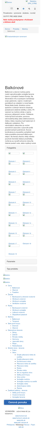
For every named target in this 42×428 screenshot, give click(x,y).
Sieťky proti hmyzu (18, 392)
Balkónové (16, 288)
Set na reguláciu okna (24, 372)
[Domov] (8, 2)
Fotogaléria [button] (11, 147)
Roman (26, 425)
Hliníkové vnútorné (19, 299)
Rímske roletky (17, 337)
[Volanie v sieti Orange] (6, 282)
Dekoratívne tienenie (15, 330)
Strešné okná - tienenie (16, 348)
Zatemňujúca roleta (24, 386)
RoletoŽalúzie (17, 346)
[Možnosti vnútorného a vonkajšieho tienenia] (21, 407)
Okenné (15, 290)
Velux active (21, 377)
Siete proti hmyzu (14, 323)
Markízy (25, 29)
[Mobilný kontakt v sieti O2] (6, 275)
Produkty (16, 29)
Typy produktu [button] (12, 268)
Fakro (14, 350)
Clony (10, 285)
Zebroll (14, 334)
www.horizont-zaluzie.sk (21, 418)
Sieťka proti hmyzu (23, 375)
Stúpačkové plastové (19, 314)
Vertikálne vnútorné (19, 303)
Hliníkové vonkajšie (19, 301)
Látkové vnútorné (18, 312)
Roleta (19, 368)
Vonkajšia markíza (23, 379)
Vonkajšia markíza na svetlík (27, 381)
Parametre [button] (11, 261)
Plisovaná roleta (22, 366)
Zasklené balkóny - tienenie (17, 390)
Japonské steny (17, 341)
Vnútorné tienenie (18, 395)
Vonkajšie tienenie (18, 397)
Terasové (15, 321)
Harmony (15, 339)
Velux (14, 352)
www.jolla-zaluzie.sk (21, 422)
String (14, 332)
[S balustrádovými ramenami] (21, 59)
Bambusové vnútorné (19, 308)
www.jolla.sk (21, 420)
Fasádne (15, 292)
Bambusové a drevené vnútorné (23, 297)
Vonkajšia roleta (22, 384)
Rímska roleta (22, 370)
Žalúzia (19, 388)
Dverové (15, 326)
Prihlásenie (11, 425)
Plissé (14, 343)
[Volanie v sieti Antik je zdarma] (6, 278)
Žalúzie (10, 294)
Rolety (10, 305)
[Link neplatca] (32, 2)
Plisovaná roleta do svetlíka (26, 363)
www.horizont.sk (21, 416)
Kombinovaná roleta (24, 361)
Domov (7, 29)
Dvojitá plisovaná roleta (25, 359)
